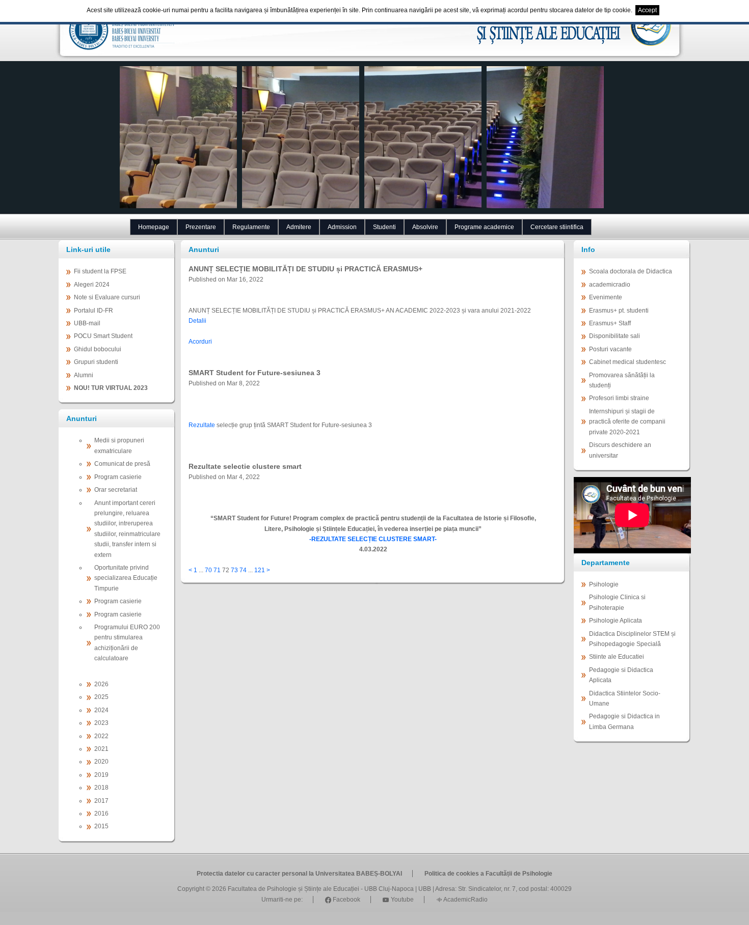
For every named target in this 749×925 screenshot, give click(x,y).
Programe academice (484, 227)
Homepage (153, 227)
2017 (101, 800)
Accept (647, 10)
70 (208, 570)
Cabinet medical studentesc (627, 362)
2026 (101, 684)
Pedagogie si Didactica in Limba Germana (624, 721)
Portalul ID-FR (93, 310)
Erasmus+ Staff (610, 323)
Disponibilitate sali (614, 336)
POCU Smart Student (103, 336)
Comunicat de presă (122, 463)
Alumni (83, 375)
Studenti (384, 227)
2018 (101, 787)
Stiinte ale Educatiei (616, 656)
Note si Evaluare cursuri (107, 297)
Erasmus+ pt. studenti (619, 310)
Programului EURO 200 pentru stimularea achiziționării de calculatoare (127, 643)
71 (217, 570)
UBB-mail (87, 323)
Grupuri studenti (96, 362)
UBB (424, 888)
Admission (342, 227)
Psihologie (604, 584)
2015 (101, 826)
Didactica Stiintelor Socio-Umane (624, 698)
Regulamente (251, 227)
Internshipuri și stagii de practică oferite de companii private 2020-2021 (627, 422)
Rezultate (203, 425)
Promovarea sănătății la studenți (622, 380)
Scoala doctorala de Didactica (630, 271)
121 (259, 570)
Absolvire (425, 227)
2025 (101, 696)
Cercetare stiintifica (556, 227)
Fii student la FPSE (100, 271)
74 (243, 570)
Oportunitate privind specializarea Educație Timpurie (125, 578)
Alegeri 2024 (92, 284)
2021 (101, 748)
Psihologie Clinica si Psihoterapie (617, 602)
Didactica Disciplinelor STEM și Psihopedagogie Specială (632, 639)
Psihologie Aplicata (615, 620)
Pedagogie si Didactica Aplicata (621, 675)
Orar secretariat (115, 489)
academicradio (609, 284)
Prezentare (200, 227)
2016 (101, 813)
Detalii (197, 320)
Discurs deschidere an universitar (620, 450)
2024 (101, 710)
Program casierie (118, 477)
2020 (101, 761)
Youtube (401, 899)
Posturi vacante (610, 349)
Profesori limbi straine (619, 398)
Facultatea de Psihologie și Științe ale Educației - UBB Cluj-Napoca (321, 888)
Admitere (298, 227)
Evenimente (605, 297)
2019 (101, 774)
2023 (101, 722)
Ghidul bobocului (97, 349)
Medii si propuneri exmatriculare (119, 445)
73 (234, 570)
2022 (101, 736)
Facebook (345, 899)
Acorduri (200, 341)
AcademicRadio (465, 899)
